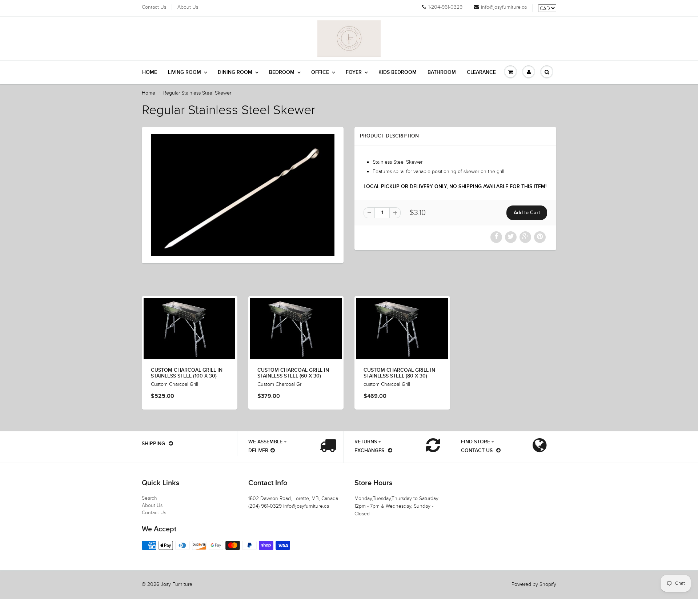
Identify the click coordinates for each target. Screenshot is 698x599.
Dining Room (235, 72)
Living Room (184, 72)
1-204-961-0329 (445, 7)
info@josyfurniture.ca (504, 7)
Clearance (481, 72)
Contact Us (154, 7)
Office (320, 72)
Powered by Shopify (534, 584)
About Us (187, 7)
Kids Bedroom (397, 72)
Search (149, 498)
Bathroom (442, 72)
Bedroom (281, 72)
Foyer (354, 72)
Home (149, 72)
